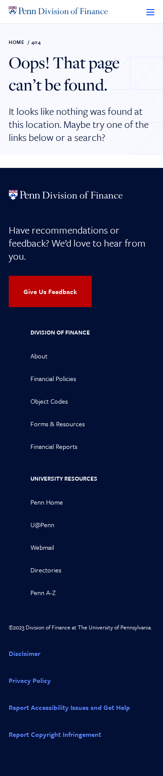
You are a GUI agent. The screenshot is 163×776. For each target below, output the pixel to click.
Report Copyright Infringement (55, 734)
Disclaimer (24, 653)
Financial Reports (53, 446)
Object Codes (49, 401)
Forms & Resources (57, 423)
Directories (45, 570)
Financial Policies (53, 378)
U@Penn (42, 524)
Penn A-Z (43, 592)
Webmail (42, 547)
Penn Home (46, 502)
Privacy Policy (30, 680)
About (38, 356)
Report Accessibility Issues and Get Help (69, 707)
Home (16, 42)
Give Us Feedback (50, 291)
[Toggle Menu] (150, 11)
